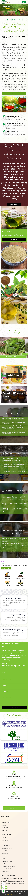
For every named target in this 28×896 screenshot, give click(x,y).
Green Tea (4, 843)
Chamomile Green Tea (6, 848)
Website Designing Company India (15, 894)
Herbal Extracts (14, 282)
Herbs (3, 858)
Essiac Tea (4, 856)
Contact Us (13, 204)
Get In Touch (14, 808)
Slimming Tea (4, 840)
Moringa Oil (14, 309)
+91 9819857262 (18, 787)
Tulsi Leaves (4, 863)
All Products (14, 239)
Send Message (14, 707)
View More (14, 93)
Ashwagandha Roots (6, 861)
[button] (2, 10)
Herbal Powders (14, 254)
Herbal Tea (14, 216)
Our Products (6, 568)
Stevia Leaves (5, 871)
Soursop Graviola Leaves (7, 869)
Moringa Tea (4, 853)
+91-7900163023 (10, 787)
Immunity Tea (4, 850)
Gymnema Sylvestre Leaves (8, 866)
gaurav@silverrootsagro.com (14, 798)
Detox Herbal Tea (5, 845)
